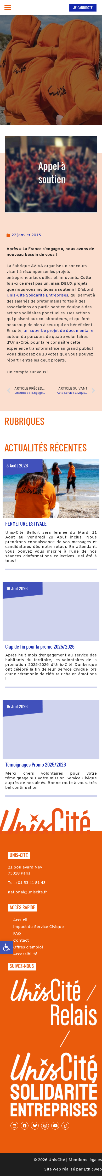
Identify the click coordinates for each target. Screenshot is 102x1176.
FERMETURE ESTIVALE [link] (26, 523)
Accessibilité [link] (25, 954)
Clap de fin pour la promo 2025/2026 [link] (40, 646)
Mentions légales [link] (85, 1160)
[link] (6, 947)
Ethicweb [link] (93, 1169)
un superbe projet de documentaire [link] (58, 330)
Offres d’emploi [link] (28, 947)
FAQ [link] (17, 933)
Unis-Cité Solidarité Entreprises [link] (37, 295)
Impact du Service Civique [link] (38, 927)
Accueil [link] (20, 920)
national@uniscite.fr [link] (27, 892)
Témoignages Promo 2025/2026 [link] (35, 764)
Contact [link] (21, 940)
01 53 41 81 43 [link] (32, 883)
